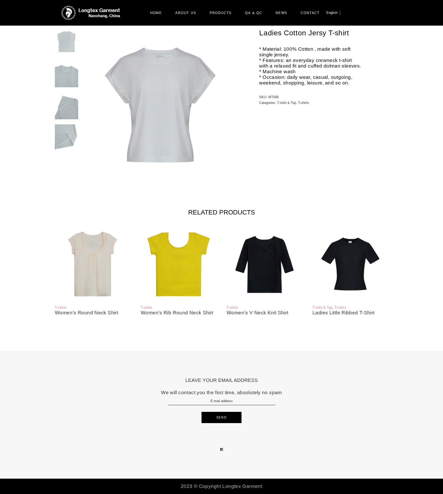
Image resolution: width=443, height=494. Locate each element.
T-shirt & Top (286, 103)
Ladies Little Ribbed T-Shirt (344, 312)
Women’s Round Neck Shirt (86, 312)
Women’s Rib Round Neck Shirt (177, 312)
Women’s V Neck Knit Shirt (257, 312)
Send (221, 417)
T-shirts (303, 103)
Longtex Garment (242, 486)
